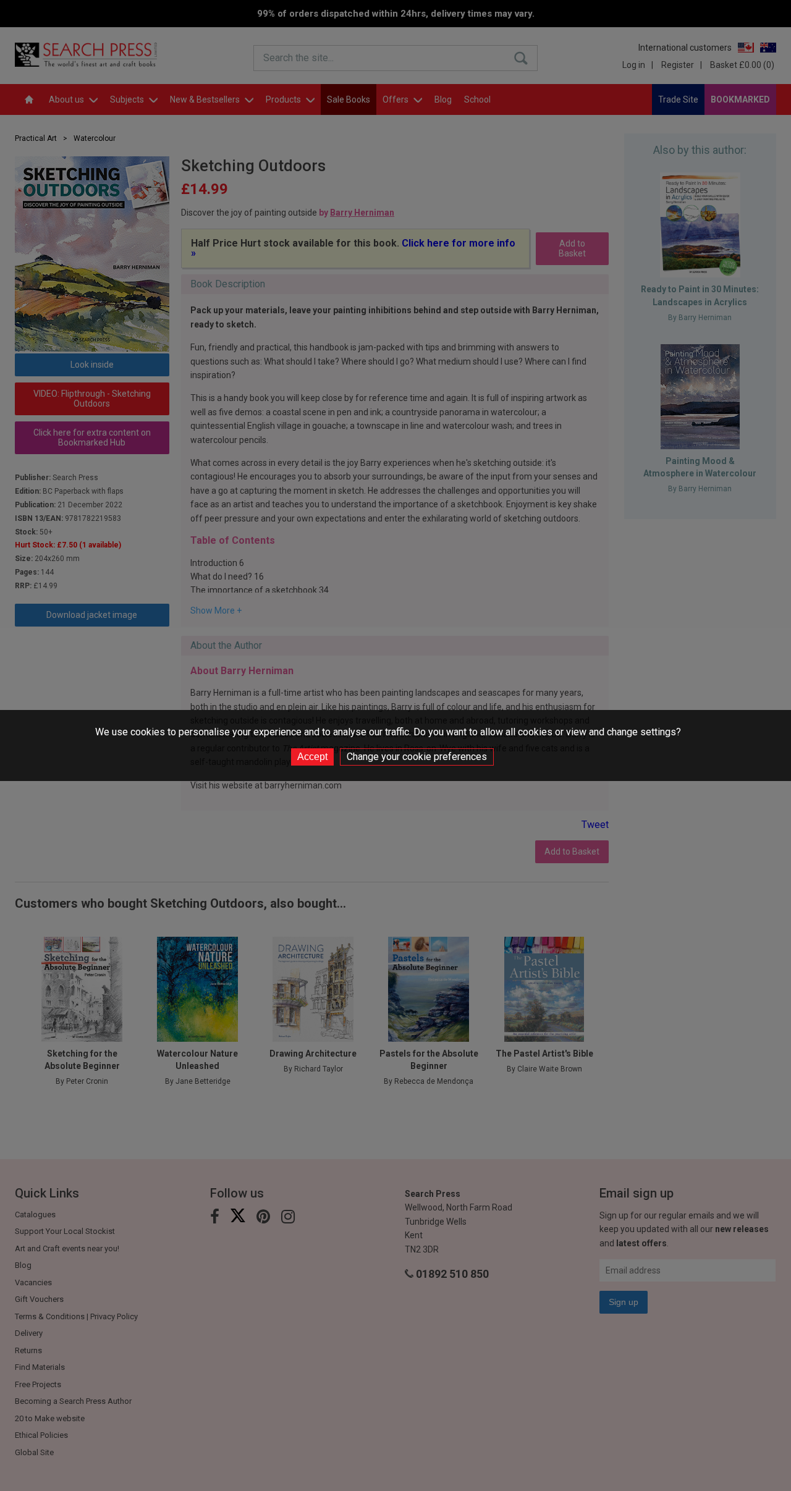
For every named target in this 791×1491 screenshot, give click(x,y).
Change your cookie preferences (417, 756)
